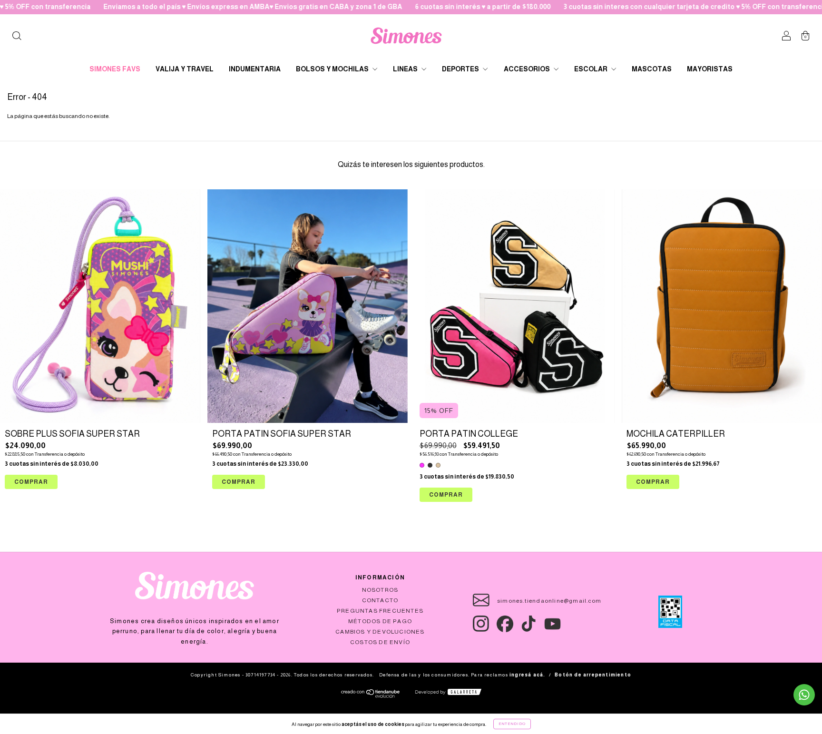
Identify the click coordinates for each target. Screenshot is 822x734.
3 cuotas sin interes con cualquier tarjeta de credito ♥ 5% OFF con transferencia (649, 6)
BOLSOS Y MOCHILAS (333, 69)
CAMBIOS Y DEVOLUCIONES (379, 631)
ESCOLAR (591, 69)
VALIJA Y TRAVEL (185, 69)
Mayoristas (710, 69)
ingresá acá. (527, 674)
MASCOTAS (652, 69)
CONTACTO (380, 600)
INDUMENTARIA (255, 69)
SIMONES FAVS (114, 69)
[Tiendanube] (371, 696)
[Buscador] (16, 37)
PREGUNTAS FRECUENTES (380, 610)
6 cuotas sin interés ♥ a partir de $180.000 (436, 6)
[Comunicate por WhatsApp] (804, 694)
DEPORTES (461, 69)
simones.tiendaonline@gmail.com (549, 600)
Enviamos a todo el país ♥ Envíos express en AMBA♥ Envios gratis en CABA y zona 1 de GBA (207, 6)
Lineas (406, 69)
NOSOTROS (380, 590)
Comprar (446, 494)
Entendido (512, 724)
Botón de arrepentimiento (593, 674)
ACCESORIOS (527, 69)
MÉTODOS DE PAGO (380, 621)
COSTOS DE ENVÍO (380, 642)
